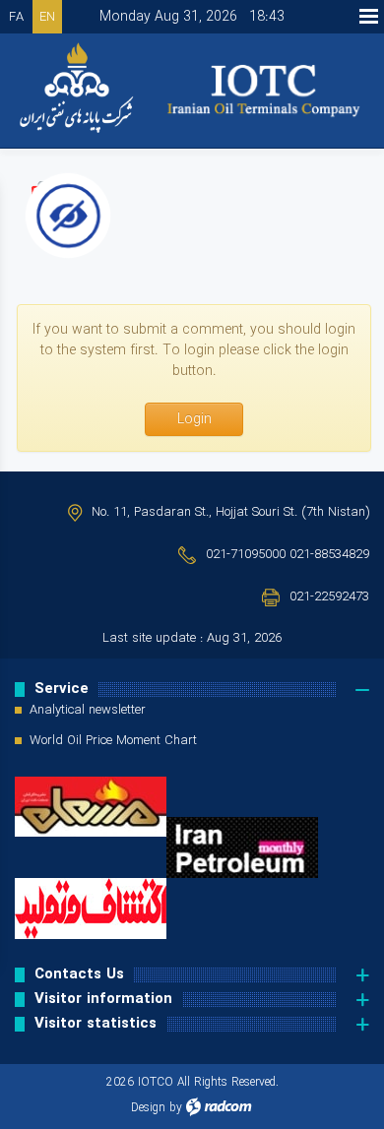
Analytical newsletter (88, 711)
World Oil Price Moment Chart (113, 741)
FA (16, 17)
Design (148, 1107)
